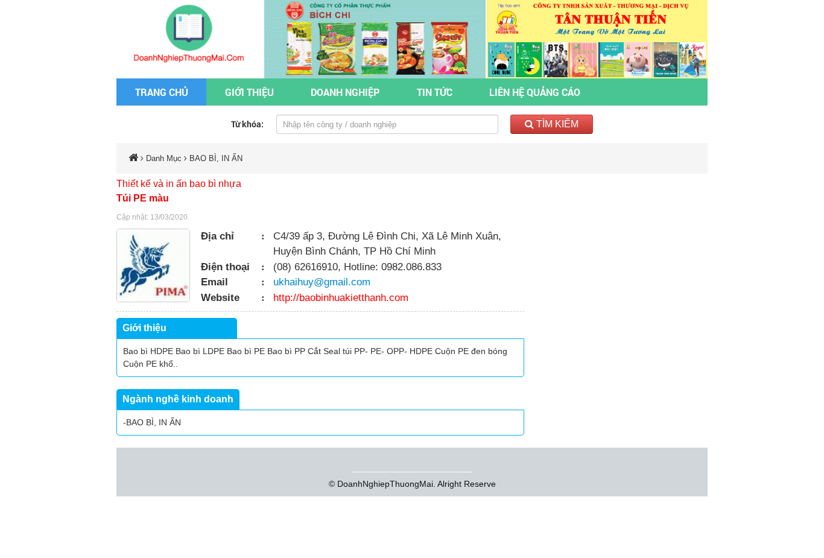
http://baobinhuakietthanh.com (340, 297)
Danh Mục (164, 158)
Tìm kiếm (556, 124)
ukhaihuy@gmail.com (321, 282)
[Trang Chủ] (190, 32)
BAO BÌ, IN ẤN (215, 158)
